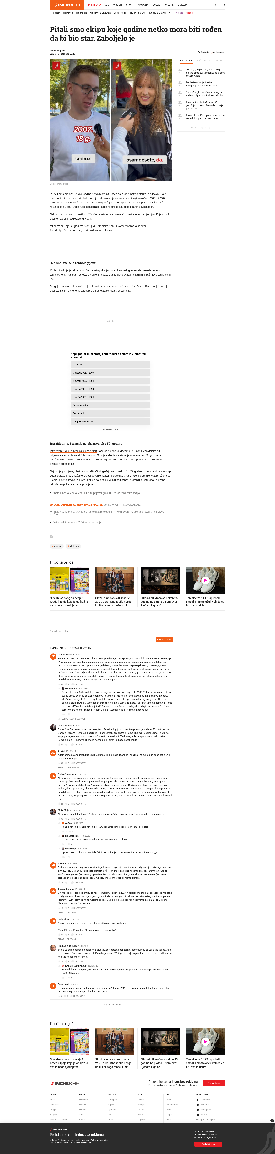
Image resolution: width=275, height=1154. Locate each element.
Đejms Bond (71, 688)
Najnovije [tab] (186, 61)
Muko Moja (63, 810)
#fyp (60, 230)
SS (53, 776)
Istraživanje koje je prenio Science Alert (73, 450)
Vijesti (117, 5)
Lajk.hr (141, 1109)
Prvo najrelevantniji (81, 648)
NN (53, 865)
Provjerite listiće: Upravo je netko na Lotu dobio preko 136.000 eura (205, 117)
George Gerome (66, 889)
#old (66, 230)
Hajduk (82, 1109)
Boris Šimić (63, 919)
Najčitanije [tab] (202, 61)
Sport (130, 5)
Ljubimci (112, 1109)
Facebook (205, 1100)
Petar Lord (63, 984)
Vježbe (179, 12)
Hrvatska (54, 1104)
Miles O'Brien (72, 836)
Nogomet (83, 1100)
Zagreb (53, 1114)
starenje (56, 546)
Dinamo (83, 1104)
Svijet (52, 1100)
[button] (54, 579)
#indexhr (140, 226)
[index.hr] (67, 5)
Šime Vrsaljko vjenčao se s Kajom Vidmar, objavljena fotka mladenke (204, 94)
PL (53, 986)
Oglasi (157, 5)
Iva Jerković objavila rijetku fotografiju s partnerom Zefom (202, 84)
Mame (111, 1119)
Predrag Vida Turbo (68, 946)
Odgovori (142, 1119)
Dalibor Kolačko (66, 654)
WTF (171, 12)
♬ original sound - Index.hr (98, 230)
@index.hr (56, 226)
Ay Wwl (61, 751)
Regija (53, 1109)
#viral (53, 230)
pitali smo (73, 546)
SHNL (82, 1114)
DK (53, 656)
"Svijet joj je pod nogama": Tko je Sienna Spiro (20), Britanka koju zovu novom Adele (205, 72)
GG (53, 890)
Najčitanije (81, 12)
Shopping (112, 1100)
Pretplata (94, 5)
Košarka (83, 1119)
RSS (169, 1119)
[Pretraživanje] (222, 5)
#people (75, 230)
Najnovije (68, 12)
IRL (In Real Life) (138, 12)
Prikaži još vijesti (201, 128)
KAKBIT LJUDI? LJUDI (76, 966)
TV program (172, 1104)
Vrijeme (170, 1114)
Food (110, 1114)
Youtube (205, 1104)
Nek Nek (62, 863)
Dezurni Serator (66, 725)
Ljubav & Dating (157, 12)
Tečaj (169, 1100)
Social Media (120, 12)
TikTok (204, 1114)
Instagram (206, 1109)
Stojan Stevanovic (67, 774)
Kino (169, 1109)
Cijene (169, 5)
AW (53, 752)
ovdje (126, 511)
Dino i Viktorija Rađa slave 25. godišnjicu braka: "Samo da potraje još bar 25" (204, 105)
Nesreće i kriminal (58, 1119)
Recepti (141, 1104)
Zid (107, 5)
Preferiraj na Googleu (212, 52)
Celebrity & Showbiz (100, 12)
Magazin (56, 12)
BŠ (53, 921)
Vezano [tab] (217, 61)
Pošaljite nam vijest (205, 1119)
